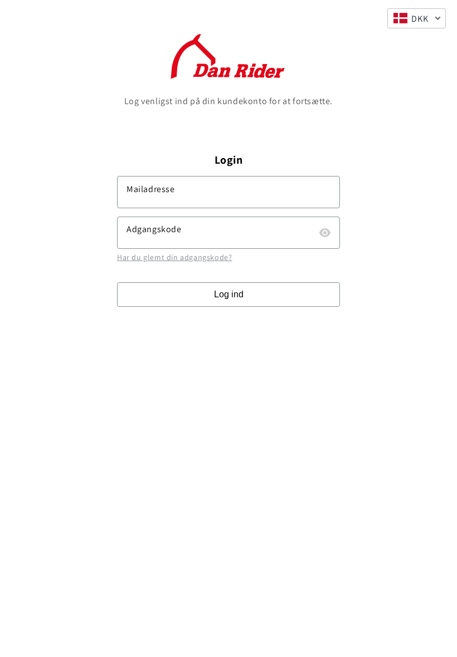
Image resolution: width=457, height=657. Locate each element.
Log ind (229, 294)
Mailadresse (151, 189)
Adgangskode (154, 229)
